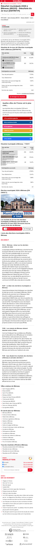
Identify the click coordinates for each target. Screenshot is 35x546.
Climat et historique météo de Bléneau (13, 427)
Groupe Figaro (30, 525)
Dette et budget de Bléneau (10, 425)
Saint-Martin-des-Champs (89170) (11, 403)
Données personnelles (26, 524)
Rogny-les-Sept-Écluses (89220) (11, 397)
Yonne (19, 3)
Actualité (6, 462)
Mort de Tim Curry (8, 483)
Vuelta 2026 (6, 487)
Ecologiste (7, 134)
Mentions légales (22, 525)
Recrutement (17, 524)
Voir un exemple (28, 462)
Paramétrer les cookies (7, 525)
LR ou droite (7, 138)
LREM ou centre (8, 130)
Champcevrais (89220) (8, 401)
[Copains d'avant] (9, 541)
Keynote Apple (7, 485)
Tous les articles (7, 524)
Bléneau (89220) (7, 412)
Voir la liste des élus (8, 60)
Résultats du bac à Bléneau (9, 449)
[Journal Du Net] (9, 538)
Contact (31, 522)
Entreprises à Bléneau (8, 439)
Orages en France (7, 481)
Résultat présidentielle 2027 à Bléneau (13, 447)
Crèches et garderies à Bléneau (11, 419)
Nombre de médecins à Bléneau (11, 435)
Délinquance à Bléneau (8, 431)
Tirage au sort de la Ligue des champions (14, 489)
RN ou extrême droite (10, 122)
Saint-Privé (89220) (7, 393)
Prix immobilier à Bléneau (9, 441)
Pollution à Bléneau (7, 437)
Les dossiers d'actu (9, 466)
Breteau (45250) (6, 395)
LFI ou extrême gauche (11, 118)
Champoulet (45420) (8, 399)
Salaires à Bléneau (7, 421)
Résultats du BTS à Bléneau (10, 453)
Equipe (13, 522)
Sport (5, 464)
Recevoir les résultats (14, 229)
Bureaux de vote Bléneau (25, 32)
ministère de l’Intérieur (27, 93)
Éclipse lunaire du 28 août (10, 491)
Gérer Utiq (15, 525)
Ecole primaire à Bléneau (9, 415)
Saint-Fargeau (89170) (14, 17)
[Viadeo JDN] (26, 541)
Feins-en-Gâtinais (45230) (9, 405)
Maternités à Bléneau (8, 417)
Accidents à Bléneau (8, 429)
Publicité (26, 522)
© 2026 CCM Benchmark (17, 527)
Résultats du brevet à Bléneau (10, 451)
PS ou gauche (8, 126)
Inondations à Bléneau (8, 433)
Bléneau (21, 34)
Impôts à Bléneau (7, 423)
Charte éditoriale (20, 522)
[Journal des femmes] (9, 534)
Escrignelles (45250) (8, 407)
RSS (13, 524)
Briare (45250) (25, 17)
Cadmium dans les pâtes (9, 493)
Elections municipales (10, 3)
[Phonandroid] (26, 544)
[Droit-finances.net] (26, 538)
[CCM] (26, 534)
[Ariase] (9, 544)
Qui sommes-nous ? (6, 522)
